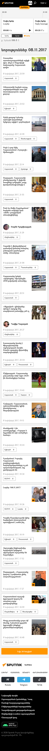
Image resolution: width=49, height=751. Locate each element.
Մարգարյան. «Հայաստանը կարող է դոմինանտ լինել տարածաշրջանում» (15, 574)
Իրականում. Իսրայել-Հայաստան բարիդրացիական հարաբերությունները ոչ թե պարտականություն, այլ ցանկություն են (15, 464)
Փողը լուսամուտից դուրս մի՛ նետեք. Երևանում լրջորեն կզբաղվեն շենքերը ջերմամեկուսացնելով (16, 624)
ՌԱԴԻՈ (7, 478)
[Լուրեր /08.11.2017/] (39, 494)
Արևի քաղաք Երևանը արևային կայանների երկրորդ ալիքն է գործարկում (16, 119)
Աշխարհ (7, 108)
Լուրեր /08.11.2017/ (12, 487)
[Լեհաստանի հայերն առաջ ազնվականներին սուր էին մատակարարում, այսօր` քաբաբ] (39, 93)
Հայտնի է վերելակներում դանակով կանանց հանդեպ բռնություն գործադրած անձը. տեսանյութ (15, 249)
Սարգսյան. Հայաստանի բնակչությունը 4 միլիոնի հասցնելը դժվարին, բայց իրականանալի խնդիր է (14, 181)
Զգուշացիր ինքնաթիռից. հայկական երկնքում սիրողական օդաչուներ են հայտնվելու (15, 551)
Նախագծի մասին (9, 695)
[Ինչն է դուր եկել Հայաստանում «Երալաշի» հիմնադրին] (39, 154)
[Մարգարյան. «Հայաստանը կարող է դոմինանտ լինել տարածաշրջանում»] (39, 578)
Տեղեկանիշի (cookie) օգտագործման (18, 714)
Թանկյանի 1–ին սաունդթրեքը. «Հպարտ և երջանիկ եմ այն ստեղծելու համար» (15, 431)
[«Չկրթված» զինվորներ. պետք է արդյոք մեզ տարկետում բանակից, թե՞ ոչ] (39, 313)
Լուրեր (6, 23)
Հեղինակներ (9, 237)
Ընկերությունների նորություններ (16, 706)
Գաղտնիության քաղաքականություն (18, 710)
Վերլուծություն (40, 672)
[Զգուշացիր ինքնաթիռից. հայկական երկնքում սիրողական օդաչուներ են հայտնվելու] (39, 550)
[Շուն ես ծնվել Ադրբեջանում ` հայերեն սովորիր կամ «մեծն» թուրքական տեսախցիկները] (39, 214)
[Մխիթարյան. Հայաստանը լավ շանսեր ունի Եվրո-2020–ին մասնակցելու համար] (39, 380)
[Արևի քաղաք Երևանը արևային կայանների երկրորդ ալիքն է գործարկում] (39, 124)
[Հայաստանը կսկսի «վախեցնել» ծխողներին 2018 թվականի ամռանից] (39, 282)
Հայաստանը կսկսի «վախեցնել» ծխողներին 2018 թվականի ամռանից (14, 278)
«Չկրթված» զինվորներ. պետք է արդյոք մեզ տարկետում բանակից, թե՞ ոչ (16, 309)
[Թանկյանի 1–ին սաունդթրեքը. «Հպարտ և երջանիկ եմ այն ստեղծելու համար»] (39, 434)
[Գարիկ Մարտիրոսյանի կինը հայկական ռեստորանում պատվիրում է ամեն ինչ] (39, 524)
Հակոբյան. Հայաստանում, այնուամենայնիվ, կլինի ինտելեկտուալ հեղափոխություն (15, 407)
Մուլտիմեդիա (9, 612)
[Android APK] (9, 725)
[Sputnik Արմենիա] (8, 4)
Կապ (30, 699)
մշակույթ (24, 169)
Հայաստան (8, 78)
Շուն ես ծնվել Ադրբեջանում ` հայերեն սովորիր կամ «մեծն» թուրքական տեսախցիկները (16, 211)
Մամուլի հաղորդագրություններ (15, 703)
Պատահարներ (27, 267)
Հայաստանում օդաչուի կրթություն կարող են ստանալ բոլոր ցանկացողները (13, 600)
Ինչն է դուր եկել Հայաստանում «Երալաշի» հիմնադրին (15, 149)
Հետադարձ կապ (9, 717)
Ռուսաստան (23, 364)
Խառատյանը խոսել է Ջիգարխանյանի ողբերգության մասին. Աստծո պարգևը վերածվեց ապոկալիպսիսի (15, 347)
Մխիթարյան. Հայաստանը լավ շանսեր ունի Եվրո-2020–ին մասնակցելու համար (16, 375)
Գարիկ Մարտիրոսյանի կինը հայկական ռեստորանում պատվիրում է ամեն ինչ (16, 520)
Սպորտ (24, 395)
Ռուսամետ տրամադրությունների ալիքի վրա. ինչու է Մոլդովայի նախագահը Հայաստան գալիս (16, 62)
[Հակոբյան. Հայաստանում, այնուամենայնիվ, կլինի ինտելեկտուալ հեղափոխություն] (39, 410)
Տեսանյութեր (27, 612)
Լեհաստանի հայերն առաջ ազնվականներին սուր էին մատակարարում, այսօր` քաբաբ (15, 90)
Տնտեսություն (26, 139)
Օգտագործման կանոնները (14, 699)
